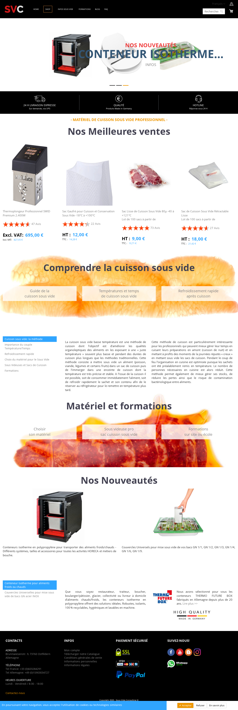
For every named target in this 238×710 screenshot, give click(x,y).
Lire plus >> (190, 603)
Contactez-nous (15, 693)
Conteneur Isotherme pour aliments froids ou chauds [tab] (27, 585)
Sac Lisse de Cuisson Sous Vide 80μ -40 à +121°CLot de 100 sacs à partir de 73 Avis (148, 219)
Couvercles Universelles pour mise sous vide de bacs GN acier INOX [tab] (29, 594)
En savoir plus (216, 705)
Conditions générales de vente (83, 657)
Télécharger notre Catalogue (82, 654)
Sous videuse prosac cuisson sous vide (118, 431)
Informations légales (77, 665)
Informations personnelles (80, 661)
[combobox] (214, 11)
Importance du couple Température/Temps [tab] (18, 346)
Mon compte (72, 650)
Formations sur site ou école (198, 431)
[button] (218, 4)
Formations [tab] (12, 370)
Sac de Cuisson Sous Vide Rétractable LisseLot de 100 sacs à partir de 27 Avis (205, 219)
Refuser (200, 705)
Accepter (186, 705)
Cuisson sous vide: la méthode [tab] (24, 339)
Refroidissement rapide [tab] (19, 354)
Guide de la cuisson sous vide (40, 293)
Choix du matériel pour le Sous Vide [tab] (27, 359)
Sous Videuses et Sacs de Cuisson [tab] (25, 365)
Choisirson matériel (39, 431)
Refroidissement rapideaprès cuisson (198, 293)
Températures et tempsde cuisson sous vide (119, 293)
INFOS (150, 64)
